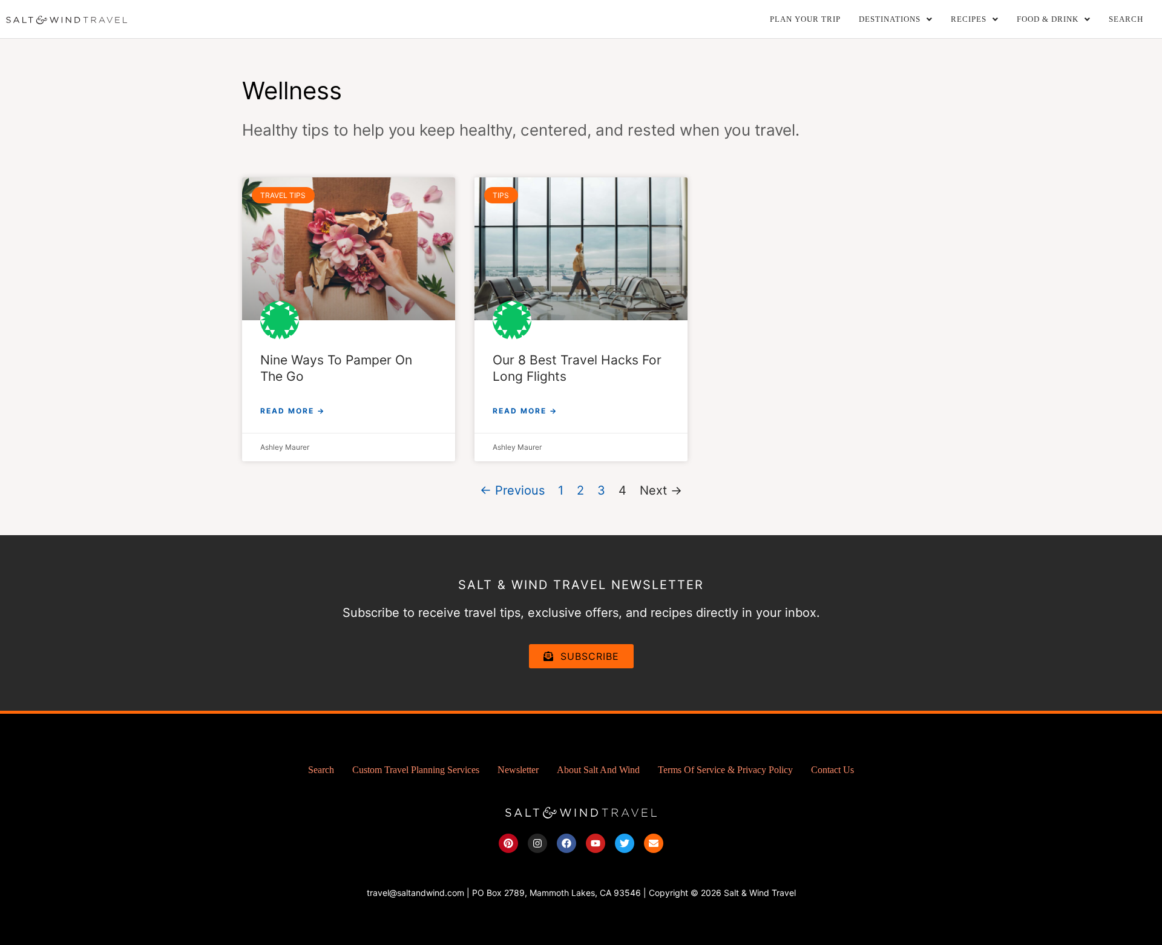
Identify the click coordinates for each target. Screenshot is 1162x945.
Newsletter (518, 770)
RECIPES (968, 19)
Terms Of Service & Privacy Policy (725, 770)
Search (1126, 19)
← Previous (512, 490)
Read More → (292, 410)
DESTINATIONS (890, 19)
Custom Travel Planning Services (415, 770)
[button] (896, 19)
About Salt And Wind (598, 770)
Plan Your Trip (805, 19)
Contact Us (832, 770)
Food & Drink (1047, 19)
